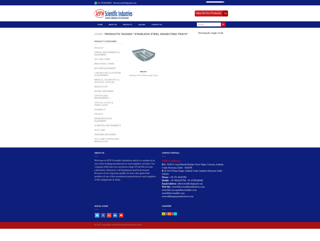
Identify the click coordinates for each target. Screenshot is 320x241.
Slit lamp (99, 130)
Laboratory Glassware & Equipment (107, 74)
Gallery (141, 25)
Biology (99, 48)
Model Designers (104, 91)
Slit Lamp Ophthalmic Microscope (106, 140)
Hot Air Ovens (102, 59)
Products (127, 25)
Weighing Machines (105, 134)
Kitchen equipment (105, 68)
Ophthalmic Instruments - (102, 97)
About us (113, 25)
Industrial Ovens (104, 64)
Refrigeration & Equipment (103, 119)
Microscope (101, 87)
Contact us (157, 25)
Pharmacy (100, 109)
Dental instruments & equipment (107, 53)
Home (100, 25)
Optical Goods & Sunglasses (103, 104)
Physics (98, 114)
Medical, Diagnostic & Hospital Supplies (106, 81)
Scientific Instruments (107, 125)
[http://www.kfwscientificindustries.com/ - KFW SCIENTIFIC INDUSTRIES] (122, 13)
